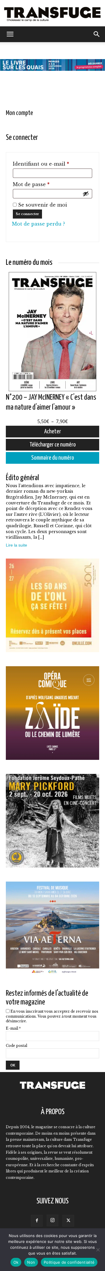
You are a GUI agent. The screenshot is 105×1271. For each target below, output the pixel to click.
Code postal (16, 1045)
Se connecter (27, 214)
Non (31, 1262)
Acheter (52, 431)
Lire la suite (16, 545)
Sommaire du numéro (52, 458)
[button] (10, 34)
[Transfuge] (52, 13)
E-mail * (13, 1028)
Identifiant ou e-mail (52, 164)
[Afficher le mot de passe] (86, 193)
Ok (16, 1262)
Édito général (22, 478)
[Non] (98, 1250)
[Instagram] (52, 1220)
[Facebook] (37, 1221)
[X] (68, 1221)
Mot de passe (45, 184)
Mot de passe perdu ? (38, 224)
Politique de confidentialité (69, 1262)
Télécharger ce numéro (52, 445)
